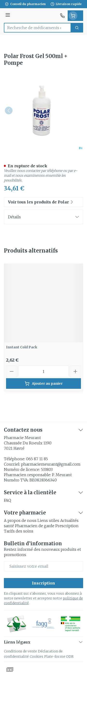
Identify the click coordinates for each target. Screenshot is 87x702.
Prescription (67, 525)
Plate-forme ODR (58, 656)
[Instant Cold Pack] (43, 303)
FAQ (7, 500)
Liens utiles (48, 520)
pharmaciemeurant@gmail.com (50, 464)
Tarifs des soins (18, 531)
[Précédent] (9, 110)
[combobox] (37, 27)
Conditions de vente (20, 651)
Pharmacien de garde (34, 525)
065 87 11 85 (37, 458)
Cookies (36, 656)
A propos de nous (20, 520)
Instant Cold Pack (21, 347)
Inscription (43, 583)
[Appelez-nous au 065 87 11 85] (62, 15)
